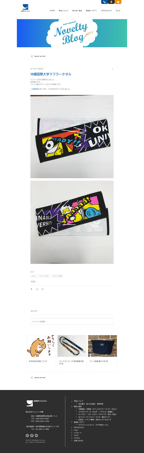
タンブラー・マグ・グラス (88, 414)
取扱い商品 (78, 406)
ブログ (76, 435)
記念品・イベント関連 (86, 419)
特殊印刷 (100, 404)
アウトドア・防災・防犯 (107, 414)
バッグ (107, 409)
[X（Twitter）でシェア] (37, 289)
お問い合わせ (78, 440)
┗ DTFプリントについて (83, 425)
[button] (64, 10)
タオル (34, 276)
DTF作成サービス (102, 425)
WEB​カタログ (79, 427)
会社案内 (82, 404)
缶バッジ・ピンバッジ (86, 417)
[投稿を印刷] (42, 289)
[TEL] (104, 2)
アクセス (77, 438)
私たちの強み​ (91, 404)
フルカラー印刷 (57, 276)
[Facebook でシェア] (31, 289)
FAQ (76, 430)
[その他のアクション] (112, 69)
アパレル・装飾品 (106, 411)
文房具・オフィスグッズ (95, 409)
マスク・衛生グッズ (103, 417)
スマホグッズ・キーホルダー (88, 411)
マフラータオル (44, 276)
